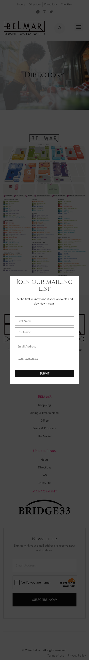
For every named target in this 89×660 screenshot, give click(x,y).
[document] (44, 330)
